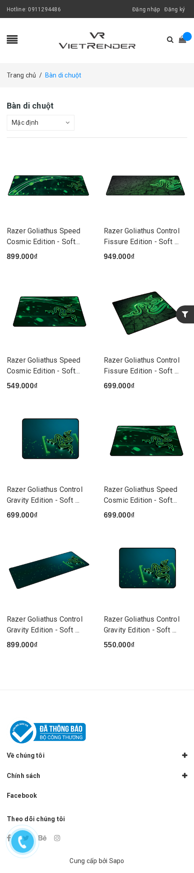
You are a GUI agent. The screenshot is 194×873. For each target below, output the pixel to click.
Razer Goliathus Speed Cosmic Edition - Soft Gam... (43, 242)
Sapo (117, 860)
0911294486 (44, 9)
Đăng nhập (146, 9)
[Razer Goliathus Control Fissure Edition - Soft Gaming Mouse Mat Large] (145, 312)
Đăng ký (174, 9)
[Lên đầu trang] (176, 846)
